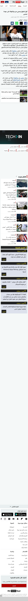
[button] (25, 23)
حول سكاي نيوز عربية (22, 530)
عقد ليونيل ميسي (14, 146)
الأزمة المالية (16, 80)
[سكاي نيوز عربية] (18, 2)
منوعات (25, 570)
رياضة (25, 561)
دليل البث (11, 538)
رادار (13, 561)
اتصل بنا (25, 527)
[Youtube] (13, 519)
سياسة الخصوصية (22, 538)
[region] (14, 599)
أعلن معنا (25, 544)
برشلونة (14, 50)
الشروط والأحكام (23, 536)
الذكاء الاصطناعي (23, 564)
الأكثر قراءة (22, 176)
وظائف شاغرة (23, 541)
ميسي (23, 55)
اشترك (14, 586)
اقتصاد (25, 567)
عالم (26, 558)
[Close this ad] (1, 596)
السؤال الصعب (10, 558)
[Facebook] (1, 519)
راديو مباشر (11, 530)
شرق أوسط (24, 555)
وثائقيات (12, 573)
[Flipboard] (22, 519)
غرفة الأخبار (11, 555)
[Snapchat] (18, 519)
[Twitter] (9, 519)
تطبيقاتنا (12, 527)
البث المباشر (11, 536)
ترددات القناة (11, 533)
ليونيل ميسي (23, 146)
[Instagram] (5, 519)
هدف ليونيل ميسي (22, 150)
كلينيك (12, 570)
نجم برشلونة (13, 150)
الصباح (12, 567)
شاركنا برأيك (24, 547)
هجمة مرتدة (11, 564)
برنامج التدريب (23, 533)
